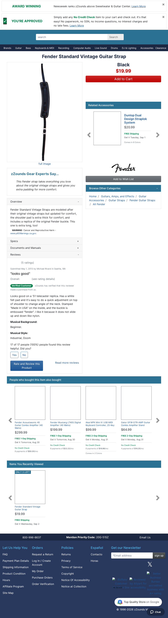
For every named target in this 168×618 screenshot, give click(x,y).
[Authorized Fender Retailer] (123, 167)
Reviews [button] (44, 254)
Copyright (67, 573)
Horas (94, 560)
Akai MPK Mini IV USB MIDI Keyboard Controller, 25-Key (100, 423)
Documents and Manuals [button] (44, 247)
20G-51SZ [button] (87, 537)
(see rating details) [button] (43, 279)
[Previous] (89, 133)
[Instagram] (138, 565)
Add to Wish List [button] (123, 179)
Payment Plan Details (16, 560)
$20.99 (129, 127)
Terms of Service (71, 567)
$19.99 (20, 514)
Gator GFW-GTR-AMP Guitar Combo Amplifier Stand (135, 423)
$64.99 (126, 429)
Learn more (139, 6)
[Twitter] (149, 565)
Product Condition (14, 573)
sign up (159, 555)
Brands (7, 48)
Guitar (18, 48)
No (24, 355)
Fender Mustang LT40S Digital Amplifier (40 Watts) (65, 423)
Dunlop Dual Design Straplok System (135, 119)
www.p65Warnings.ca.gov (23, 233)
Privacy (66, 560)
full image (45, 163)
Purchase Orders (42, 577)
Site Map (8, 592)
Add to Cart (123, 79)
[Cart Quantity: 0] (136, 37)
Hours (6, 580)
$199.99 (56, 429)
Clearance (160, 48)
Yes (14, 355)
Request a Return (42, 554)
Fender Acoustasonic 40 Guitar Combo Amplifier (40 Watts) (29, 425)
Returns (66, 554)
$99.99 (91, 429)
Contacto (96, 554)
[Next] (158, 133)
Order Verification (43, 584)
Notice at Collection (73, 586)
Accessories (146, 48)
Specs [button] (44, 241)
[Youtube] (161, 565)
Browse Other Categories (123, 188)
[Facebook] (126, 565)
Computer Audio (82, 48)
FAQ (5, 554)
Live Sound (101, 48)
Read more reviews (67, 362)
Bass (28, 48)
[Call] (159, 37)
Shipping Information (16, 567)
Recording (63, 48)
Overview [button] (44, 201)
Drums (114, 48)
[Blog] (114, 565)
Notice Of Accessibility (75, 580)
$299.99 (21, 432)
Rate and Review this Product (27, 365)
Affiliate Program (13, 586)
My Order (38, 571)
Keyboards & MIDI (44, 48)
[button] (44, 112)
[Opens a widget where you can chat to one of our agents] (156, 612)
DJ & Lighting (129, 48)
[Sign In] (147, 37)
